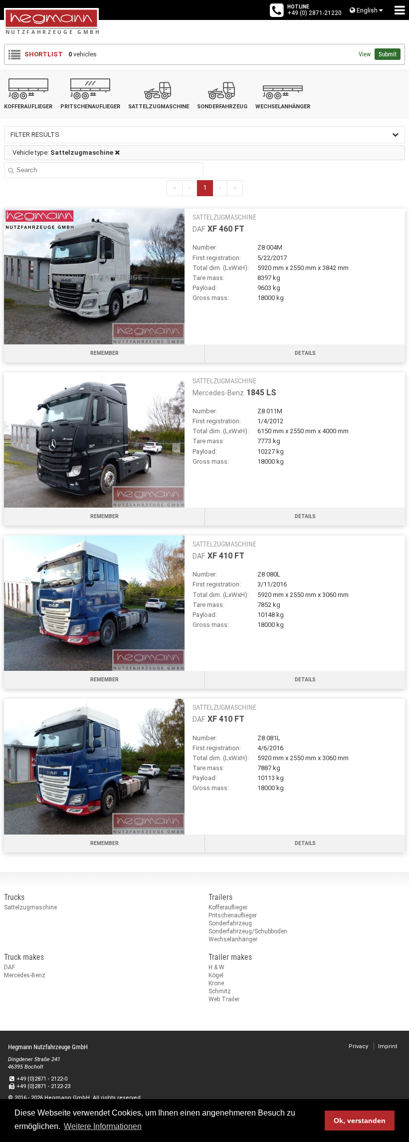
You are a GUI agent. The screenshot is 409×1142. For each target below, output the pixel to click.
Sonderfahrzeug (230, 923)
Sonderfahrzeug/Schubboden (247, 931)
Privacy (358, 1046)
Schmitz (219, 991)
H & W (216, 967)
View (365, 54)
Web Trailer (223, 999)
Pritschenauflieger (232, 915)
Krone (216, 983)
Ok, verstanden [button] (360, 1121)
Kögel (215, 975)
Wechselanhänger (232, 939)
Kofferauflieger (227, 907)
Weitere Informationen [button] (103, 1126)
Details (305, 353)
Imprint (387, 1046)
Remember (104, 353)
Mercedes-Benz (24, 975)
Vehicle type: (62, 152)
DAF (9, 967)
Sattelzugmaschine (30, 907)
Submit (388, 54)
